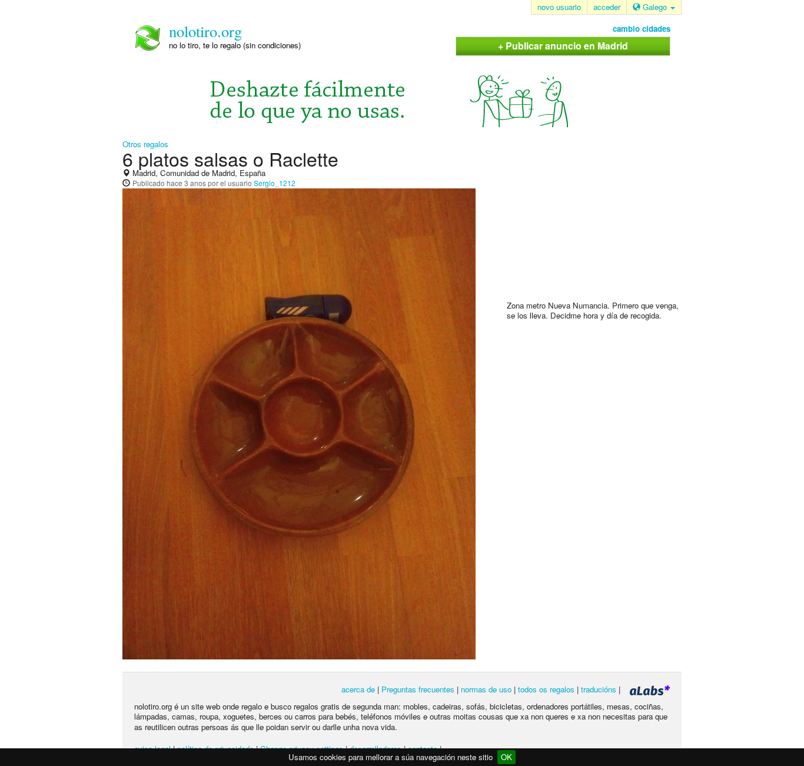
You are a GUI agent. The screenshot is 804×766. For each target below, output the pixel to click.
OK (506, 756)
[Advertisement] (595, 224)
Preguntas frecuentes (417, 689)
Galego (654, 6)
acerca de (358, 689)
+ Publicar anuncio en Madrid (563, 45)
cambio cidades (641, 28)
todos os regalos (546, 689)
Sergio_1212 (274, 183)
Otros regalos (145, 144)
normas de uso (486, 689)
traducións (598, 689)
